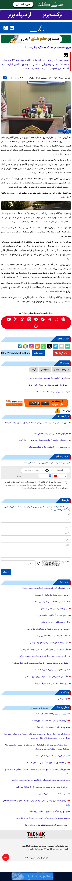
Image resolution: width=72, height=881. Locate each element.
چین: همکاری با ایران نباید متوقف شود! (52, 683)
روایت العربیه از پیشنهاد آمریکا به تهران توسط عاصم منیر (45, 649)
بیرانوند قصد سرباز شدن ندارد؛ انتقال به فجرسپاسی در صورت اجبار (40, 780)
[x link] (15, 319)
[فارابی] (36, 39)
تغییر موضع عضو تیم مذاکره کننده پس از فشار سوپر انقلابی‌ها (42, 818)
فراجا (34, 369)
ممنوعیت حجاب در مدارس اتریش (53, 794)
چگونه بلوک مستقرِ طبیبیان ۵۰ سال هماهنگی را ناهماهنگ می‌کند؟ (40, 663)
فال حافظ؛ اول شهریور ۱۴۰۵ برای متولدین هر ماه (47, 762)
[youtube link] (9, 319)
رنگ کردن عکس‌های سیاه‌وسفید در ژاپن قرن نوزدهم (47, 676)
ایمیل (68, 527)
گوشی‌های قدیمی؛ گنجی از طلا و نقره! (52, 756)
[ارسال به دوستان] (61, 346)
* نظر (68, 539)
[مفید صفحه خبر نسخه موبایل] (36, 15)
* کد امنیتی (66, 561)
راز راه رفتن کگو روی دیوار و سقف (55, 622)
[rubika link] (63, 319)
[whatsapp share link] (43, 346)
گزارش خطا (66, 410)
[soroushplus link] (36, 319)
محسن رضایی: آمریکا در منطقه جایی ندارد (51, 615)
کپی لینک (38, 353)
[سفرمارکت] (36, 403)
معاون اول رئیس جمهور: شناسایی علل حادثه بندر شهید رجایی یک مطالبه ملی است (37, 424)
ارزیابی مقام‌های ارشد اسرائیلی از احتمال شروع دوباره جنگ (44, 656)
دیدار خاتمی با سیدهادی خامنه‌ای (55, 608)
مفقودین (45, 369)
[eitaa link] (22, 319)
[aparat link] (36, 326)
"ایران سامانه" (29, 857)
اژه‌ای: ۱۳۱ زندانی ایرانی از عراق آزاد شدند (52, 670)
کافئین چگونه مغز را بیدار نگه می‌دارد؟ (53, 636)
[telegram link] (50, 319)
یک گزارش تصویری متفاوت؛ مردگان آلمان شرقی (48, 385)
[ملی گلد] (36, 4)
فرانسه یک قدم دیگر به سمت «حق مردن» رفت (48, 378)
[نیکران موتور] (36, 205)
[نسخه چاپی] (67, 346)
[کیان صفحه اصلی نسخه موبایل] (36, 876)
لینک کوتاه (63, 353)
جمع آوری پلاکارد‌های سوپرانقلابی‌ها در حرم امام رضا (46, 825)
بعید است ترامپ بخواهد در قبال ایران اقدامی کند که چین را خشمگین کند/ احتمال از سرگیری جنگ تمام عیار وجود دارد (37, 747)
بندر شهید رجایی (61, 369)
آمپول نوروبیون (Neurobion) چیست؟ (52, 714)
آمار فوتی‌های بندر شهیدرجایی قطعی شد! (51, 433)
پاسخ (19, 476)
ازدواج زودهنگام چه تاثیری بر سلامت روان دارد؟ (48, 811)
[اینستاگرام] (31, 345)
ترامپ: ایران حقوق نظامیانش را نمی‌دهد (52, 595)
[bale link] (43, 319)
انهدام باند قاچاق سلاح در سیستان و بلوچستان (49, 642)
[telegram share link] (55, 346)
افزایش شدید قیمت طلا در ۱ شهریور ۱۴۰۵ (50, 720)
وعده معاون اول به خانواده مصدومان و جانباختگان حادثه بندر (43, 440)
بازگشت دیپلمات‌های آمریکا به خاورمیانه (52, 602)
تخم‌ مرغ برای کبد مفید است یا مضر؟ (52, 727)
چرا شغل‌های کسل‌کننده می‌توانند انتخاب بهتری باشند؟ (45, 588)
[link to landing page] (37, 28)
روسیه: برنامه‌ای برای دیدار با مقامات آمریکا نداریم (48, 629)
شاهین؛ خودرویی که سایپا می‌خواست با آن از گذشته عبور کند (42, 787)
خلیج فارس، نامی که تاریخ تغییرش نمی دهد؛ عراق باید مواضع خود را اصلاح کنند (37, 771)
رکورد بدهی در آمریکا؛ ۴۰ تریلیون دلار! (52, 392)
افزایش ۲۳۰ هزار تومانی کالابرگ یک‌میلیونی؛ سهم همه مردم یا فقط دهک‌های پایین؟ (36, 802)
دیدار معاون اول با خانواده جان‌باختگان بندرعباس (48, 447)
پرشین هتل (63, 698)
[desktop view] (12, 28)
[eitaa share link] (37, 346)
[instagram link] (29, 319)
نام (69, 514)
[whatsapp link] (56, 319)
